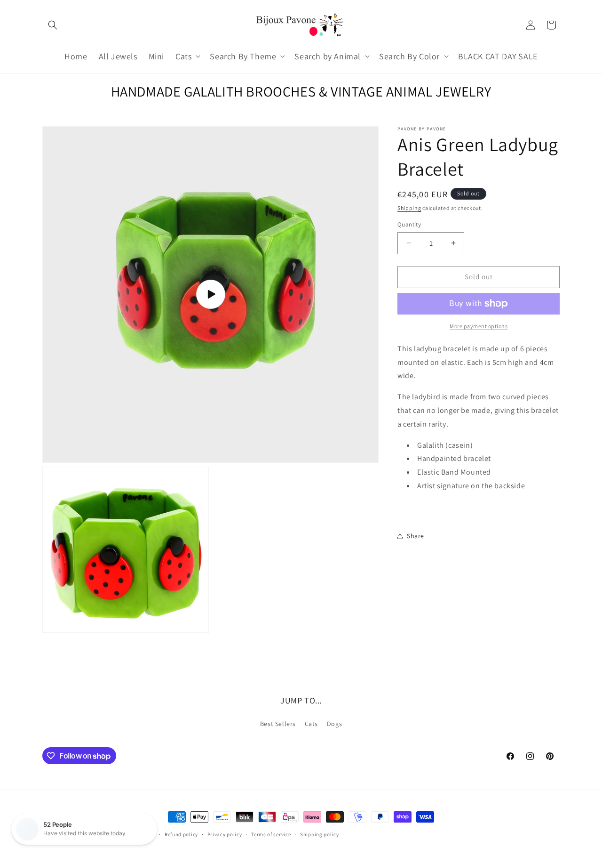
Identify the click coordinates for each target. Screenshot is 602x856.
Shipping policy (319, 834)
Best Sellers (278, 723)
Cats (311, 723)
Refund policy (181, 834)
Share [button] (415, 536)
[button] (52, 25)
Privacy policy (224, 834)
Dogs (334, 723)
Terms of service (271, 834)
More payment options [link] (478, 326)
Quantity (409, 224)
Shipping (409, 207)
